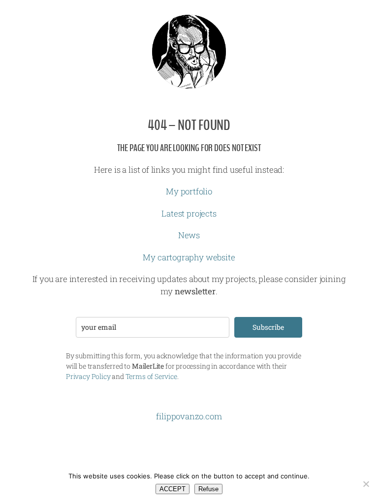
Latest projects (188, 213)
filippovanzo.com (188, 416)
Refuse (208, 489)
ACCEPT (172, 489)
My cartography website (189, 257)
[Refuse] (366, 484)
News (189, 235)
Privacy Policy (88, 376)
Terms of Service (151, 376)
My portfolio (189, 191)
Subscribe (268, 327)
